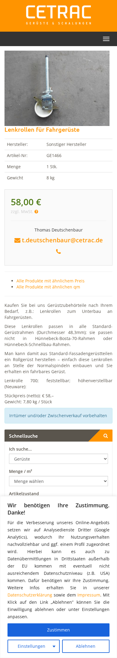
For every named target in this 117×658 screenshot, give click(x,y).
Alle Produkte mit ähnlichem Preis (50, 281)
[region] (58, 577)
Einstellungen (31, 646)
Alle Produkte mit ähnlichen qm (48, 287)
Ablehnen (85, 646)
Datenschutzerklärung (30, 595)
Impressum (88, 595)
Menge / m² (20, 471)
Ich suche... (20, 449)
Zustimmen (58, 630)
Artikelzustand (24, 493)
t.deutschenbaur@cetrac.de (62, 240)
